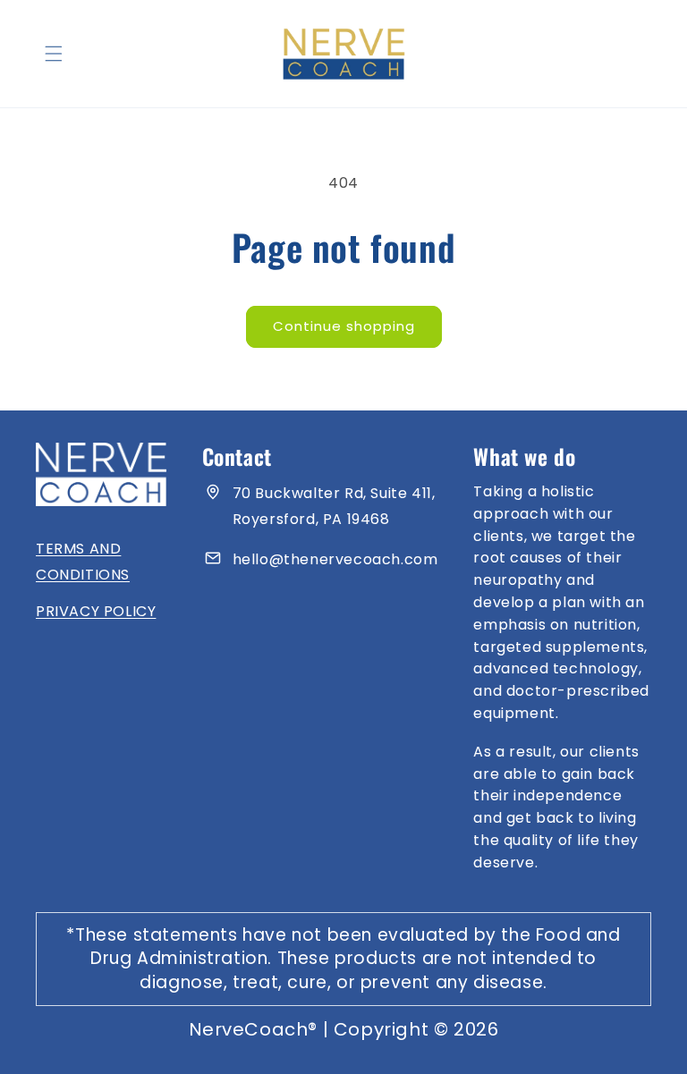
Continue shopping (344, 326)
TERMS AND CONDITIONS (83, 561)
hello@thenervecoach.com (335, 559)
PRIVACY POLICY (96, 611)
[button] (53, 53)
